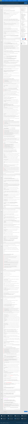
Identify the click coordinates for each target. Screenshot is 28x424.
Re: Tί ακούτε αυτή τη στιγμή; (11, 418)
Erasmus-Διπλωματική (24, 19)
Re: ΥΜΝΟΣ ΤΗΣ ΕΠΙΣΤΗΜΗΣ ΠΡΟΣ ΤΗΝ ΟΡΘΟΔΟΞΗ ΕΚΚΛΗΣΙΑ (9, 175)
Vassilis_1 (1, 177)
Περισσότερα (23, 37)
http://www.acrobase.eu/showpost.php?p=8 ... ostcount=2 (9, 178)
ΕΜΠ (22, 23)
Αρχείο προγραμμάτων (24, 14)
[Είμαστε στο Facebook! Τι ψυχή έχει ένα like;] (22, 39)
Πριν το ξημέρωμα (23, 42)
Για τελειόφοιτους (23, 18)
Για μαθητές (23, 17)
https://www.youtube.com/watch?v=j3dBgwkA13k (9, 402)
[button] (2, 5)
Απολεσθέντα (23, 16)
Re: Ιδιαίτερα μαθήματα (25, 415)
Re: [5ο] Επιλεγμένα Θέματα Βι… (5, 418)
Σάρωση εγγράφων (23, 29)
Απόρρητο (7, 422)
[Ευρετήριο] (0, 0)
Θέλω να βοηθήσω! (23, 36)
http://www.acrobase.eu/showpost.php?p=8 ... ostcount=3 (9, 240)
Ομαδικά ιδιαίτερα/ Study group (19, 415)
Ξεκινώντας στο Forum (24, 35)
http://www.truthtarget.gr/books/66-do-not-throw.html (11, 347)
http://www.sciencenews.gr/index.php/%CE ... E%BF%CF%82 (9, 78)
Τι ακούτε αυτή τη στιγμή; (24, 8)
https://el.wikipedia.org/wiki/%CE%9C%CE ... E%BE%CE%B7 (9, 120)
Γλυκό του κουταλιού (23, 9)
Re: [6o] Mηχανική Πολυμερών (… (12, 415)
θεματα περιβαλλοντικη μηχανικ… (5, 415)
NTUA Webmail (23, 24)
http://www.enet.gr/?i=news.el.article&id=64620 (12, 88)
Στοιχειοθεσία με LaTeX (24, 30)
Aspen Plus (23, 32)
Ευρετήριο (1, 422)
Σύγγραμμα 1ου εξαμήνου (18, 418)
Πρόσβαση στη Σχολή (24, 10)
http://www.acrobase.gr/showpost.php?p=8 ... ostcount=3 (11, 56)
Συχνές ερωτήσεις (4, 422)
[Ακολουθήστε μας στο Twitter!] (24, 39)
